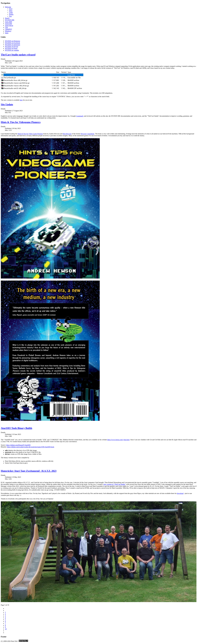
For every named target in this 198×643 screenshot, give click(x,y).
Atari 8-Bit (8, 24)
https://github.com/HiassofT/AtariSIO (18, 445)
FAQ (10, 9)
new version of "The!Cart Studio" (115, 484)
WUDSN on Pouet (11, 48)
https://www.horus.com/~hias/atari (118, 440)
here (21, 100)
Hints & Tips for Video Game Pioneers (30, 134)
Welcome (8, 7)
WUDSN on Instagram (12, 45)
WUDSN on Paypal (11, 46)
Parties (11, 14)
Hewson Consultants (87, 134)
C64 (6, 27)
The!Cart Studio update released (18, 54)
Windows (8, 31)
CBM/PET (8, 29)
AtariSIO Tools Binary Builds (16, 428)
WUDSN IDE (9, 20)
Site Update (7, 104)
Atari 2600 (8, 22)
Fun (10, 16)
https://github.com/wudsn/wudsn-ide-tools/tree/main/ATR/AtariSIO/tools (30, 447)
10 (6, 629)
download (180, 493)
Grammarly (80, 116)
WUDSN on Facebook (12, 43)
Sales (6, 33)
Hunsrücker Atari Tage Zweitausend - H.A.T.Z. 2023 (28, 471)
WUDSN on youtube (12, 50)
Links (11, 12)
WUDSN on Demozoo (12, 41)
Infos (10, 11)
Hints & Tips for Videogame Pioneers (21, 122)
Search (7, 18)
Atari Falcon (9, 25)
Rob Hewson (67, 134)
